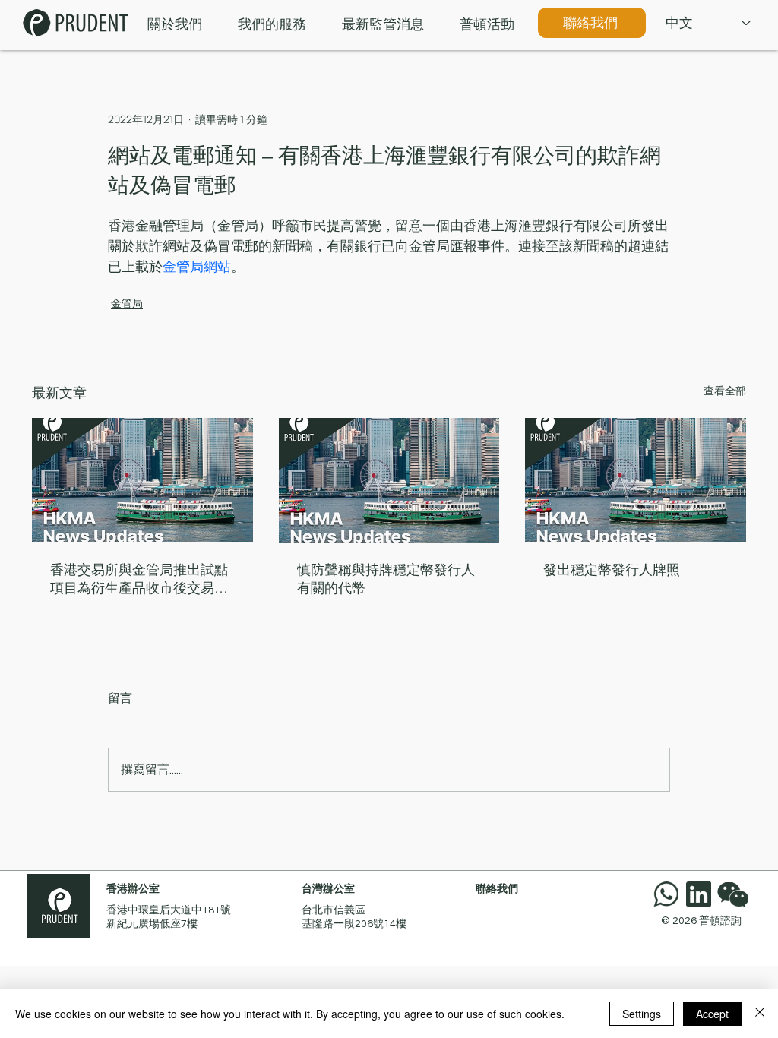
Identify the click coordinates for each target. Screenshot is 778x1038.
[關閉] (760, 1014)
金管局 (127, 303)
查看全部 (725, 390)
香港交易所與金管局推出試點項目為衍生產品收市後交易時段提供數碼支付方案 (139, 579)
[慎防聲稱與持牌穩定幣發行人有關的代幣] (389, 480)
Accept (712, 1013)
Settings (641, 1013)
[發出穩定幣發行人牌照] (635, 480)
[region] (736, 894)
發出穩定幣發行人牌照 (611, 570)
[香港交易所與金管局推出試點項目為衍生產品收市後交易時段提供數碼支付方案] (142, 480)
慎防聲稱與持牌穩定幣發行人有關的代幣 (386, 579)
